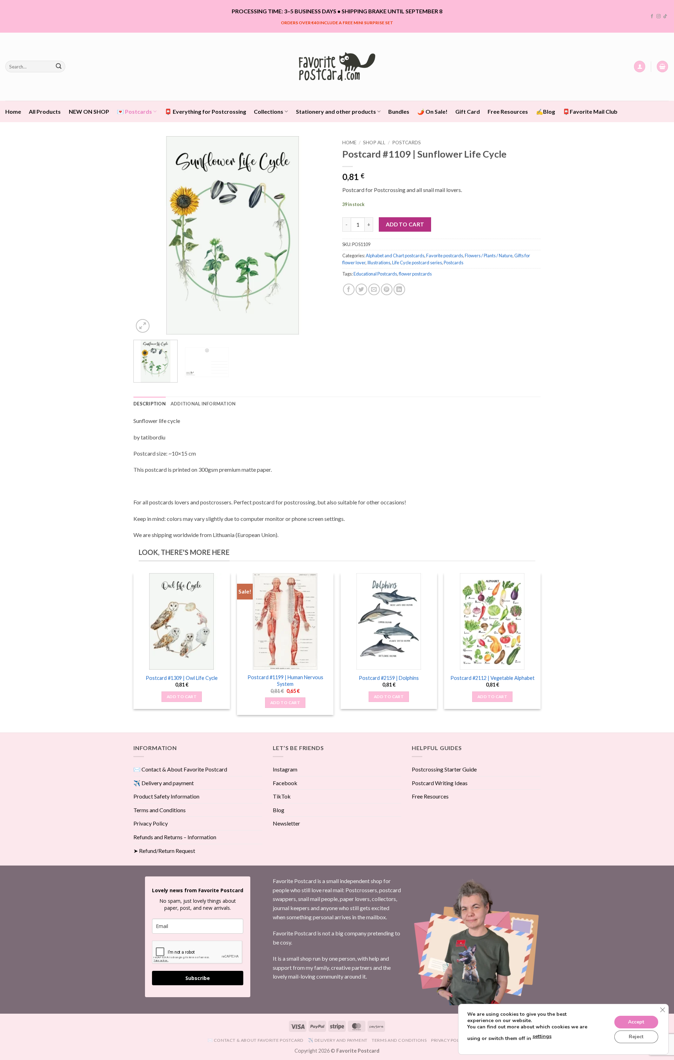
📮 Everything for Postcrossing (205, 111)
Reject (636, 1036)
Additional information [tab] (203, 403)
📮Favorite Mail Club (590, 111)
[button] (639, 66)
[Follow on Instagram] (658, 16)
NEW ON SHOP (89, 111)
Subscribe (197, 978)
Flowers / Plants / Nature (489, 255)
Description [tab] (149, 403)
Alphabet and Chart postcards (395, 255)
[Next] (319, 235)
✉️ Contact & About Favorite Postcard (180, 769)
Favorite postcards (444, 255)
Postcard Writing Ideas (440, 783)
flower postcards (415, 274)
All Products (45, 111)
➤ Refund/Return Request (164, 850)
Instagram (285, 769)
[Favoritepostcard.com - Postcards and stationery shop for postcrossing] (337, 66)
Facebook (285, 783)
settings (542, 1036)
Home (13, 111)
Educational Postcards (375, 274)
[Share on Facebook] (349, 289)
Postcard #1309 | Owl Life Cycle (182, 678)
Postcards (406, 142)
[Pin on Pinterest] (386, 289)
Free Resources (508, 111)
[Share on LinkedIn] (399, 289)
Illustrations (378, 262)
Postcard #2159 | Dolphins (389, 678)
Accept (636, 1022)
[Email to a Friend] (374, 289)
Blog (278, 810)
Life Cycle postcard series (417, 262)
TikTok (282, 796)
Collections (268, 111)
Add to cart (405, 224)
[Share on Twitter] (361, 289)
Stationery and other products (336, 111)
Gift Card (467, 111)
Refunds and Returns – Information (174, 837)
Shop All (374, 142)
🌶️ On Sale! (432, 111)
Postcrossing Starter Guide (444, 769)
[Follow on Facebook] (652, 16)
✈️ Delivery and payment (163, 783)
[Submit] (59, 67)
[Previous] (146, 235)
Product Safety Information (166, 796)
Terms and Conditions (159, 810)
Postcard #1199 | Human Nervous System (285, 680)
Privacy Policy (150, 823)
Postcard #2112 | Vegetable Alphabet (492, 678)
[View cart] (662, 66)
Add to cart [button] (182, 696)
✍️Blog (545, 111)
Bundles (398, 111)
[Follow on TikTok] (665, 16)
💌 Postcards (134, 111)
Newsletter (286, 823)
